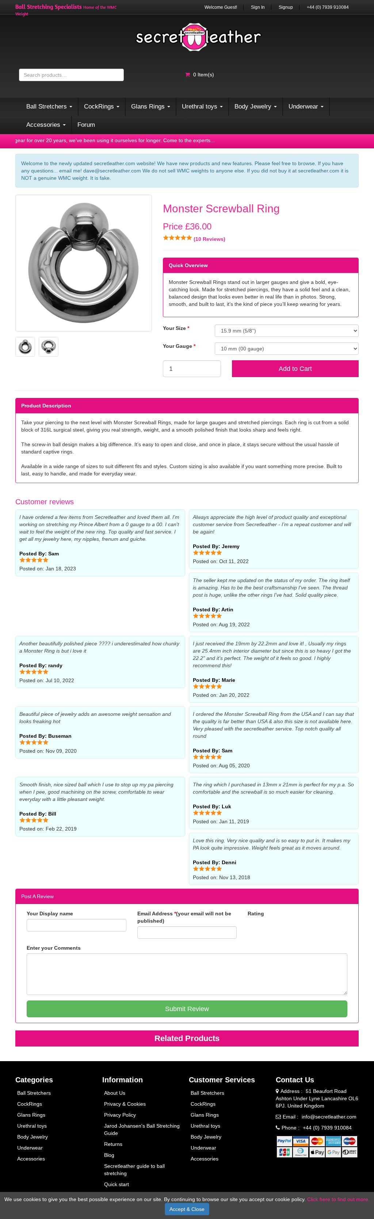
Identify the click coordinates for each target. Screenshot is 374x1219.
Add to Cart (295, 368)
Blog (109, 1155)
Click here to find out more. (338, 1199)
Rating (256, 913)
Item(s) (203, 74)
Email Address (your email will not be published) (184, 917)
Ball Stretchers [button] (47, 106)
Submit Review (187, 1009)
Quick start (116, 1184)
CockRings (29, 1104)
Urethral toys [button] (200, 106)
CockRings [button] (100, 106)
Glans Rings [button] (149, 106)
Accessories (31, 1159)
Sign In (258, 7)
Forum (86, 124)
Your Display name (50, 913)
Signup (286, 7)
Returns (113, 1144)
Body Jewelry (32, 1137)
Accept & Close (187, 1209)
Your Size (176, 328)
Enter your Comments (54, 948)
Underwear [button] (304, 106)
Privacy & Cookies (125, 1104)
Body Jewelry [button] (253, 106)
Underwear (30, 1148)
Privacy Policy (120, 1115)
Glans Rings (31, 1115)
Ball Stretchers (34, 1093)
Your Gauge (179, 346)
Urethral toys (32, 1126)
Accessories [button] (44, 124)
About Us (114, 1093)
